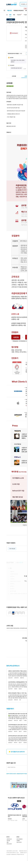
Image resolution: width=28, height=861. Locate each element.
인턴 (10, 15)
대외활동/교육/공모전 (18, 10)
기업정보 (19, 15)
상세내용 (14, 76)
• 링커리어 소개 (9, 839)
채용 (14, 15)
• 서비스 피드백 (18, 842)
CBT (26, 9)
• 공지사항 (8, 840)
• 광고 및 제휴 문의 (19, 839)
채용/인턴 (9, 10)
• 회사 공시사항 (9, 843)
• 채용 (7, 842)
